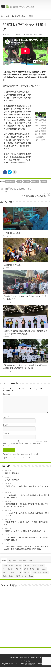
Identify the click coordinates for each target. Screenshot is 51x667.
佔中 (4, 569)
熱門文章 (12, 561)
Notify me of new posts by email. (17, 458)
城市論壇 (35, 181)
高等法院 (41, 565)
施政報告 (10, 569)
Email (5, 425)
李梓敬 (44, 181)
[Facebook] (24, 660)
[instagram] (29, 660)
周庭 (19, 181)
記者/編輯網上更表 (27, 657)
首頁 (2, 16)
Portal (38, 657)
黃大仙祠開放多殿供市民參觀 (34, 195)
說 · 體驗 (39, 34)
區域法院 (12, 572)
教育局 (18, 576)
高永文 (31, 576)
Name (6, 417)
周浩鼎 (26, 181)
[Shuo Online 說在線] (25, 6)
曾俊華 (26, 569)
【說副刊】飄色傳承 (12, 233)
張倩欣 (7, 34)
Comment (6, 394)
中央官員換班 (10, 181)
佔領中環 (26, 572)
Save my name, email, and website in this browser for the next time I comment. (25, 443)
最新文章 (22, 561)
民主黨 (19, 572)
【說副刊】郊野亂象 (12, 265)
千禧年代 (18, 569)
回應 (31, 561)
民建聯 (5, 576)
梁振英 (11, 565)
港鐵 (34, 565)
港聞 (7, 16)
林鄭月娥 (18, 565)
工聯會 (11, 576)
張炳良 (45, 572)
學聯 (38, 569)
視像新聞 (32, 34)
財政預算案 (27, 565)
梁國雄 (32, 569)
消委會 (34, 572)
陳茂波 (44, 569)
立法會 (5, 565)
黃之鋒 (24, 576)
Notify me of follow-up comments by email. (21, 454)
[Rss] (22, 660)
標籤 (4, 561)
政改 (39, 572)
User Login (14, 657)
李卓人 (5, 572)
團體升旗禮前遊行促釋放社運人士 (18, 189)
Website (6, 433)
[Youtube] (26, 660)
